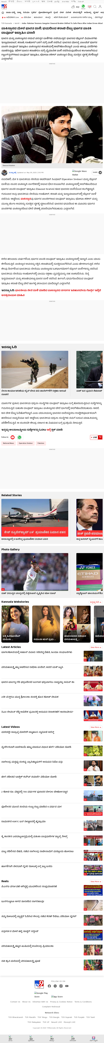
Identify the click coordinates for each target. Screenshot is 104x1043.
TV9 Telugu (42, 1017)
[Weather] (72, 6)
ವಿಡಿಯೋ (27, 17)
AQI (77, 7)
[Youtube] (12, 437)
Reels (5, 881)
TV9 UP (46, 1022)
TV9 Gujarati (66, 1017)
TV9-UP (81, 1)
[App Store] (59, 997)
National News (8, 443)
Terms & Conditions (83, 1002)
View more (95, 647)
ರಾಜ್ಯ (19, 12)
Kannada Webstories (15, 602)
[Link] (34, 370)
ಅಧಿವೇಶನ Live (12, 17)
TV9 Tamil (90, 1017)
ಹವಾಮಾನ (38, 17)
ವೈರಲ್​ (96, 12)
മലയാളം (65, 1)
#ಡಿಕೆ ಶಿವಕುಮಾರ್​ (61, 17)
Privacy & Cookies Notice (61, 1002)
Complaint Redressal (51, 1007)
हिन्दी (11, 1)
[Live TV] (89, 6)
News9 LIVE (56, 1022)
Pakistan (41, 443)
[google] (81, 172)
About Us (26, 1002)
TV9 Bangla (54, 1017)
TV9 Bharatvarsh (15, 1017)
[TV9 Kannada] (4, 6)
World (16, 23)
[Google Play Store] (42, 995)
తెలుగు (19, 1)
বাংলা (43, 1)
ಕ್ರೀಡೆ (56, 12)
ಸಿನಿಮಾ (26, 12)
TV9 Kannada (6, 23)
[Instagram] (61, 986)
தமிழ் (57, 1)
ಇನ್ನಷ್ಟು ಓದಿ (94, 602)
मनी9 (73, 1)
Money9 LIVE (69, 1022)
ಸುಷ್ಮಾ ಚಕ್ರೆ (13, 173)
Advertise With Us (40, 1002)
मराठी (27, 1)
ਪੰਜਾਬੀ (49, 1)
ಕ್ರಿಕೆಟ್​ (33, 12)
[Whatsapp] (82, 6)
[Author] (4, 173)
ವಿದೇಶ (68, 12)
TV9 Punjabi (79, 1017)
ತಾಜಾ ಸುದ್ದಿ (10, 12)
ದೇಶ (62, 12)
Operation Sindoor (26, 443)
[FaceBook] (49, 986)
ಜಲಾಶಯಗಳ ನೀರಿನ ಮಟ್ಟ (81, 17)
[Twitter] (55, 986)
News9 (3, 1)
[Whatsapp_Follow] (19, 437)
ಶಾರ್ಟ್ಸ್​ (48, 17)
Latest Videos (10, 727)
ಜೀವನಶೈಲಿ (77, 12)
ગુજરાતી (35, 1)
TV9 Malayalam (34, 1022)
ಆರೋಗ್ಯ (87, 12)
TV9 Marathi (30, 1017)
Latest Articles (11, 647)
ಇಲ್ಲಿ (49, 430)
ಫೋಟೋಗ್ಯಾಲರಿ (45, 12)
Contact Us (15, 1002)
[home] (2, 12)
